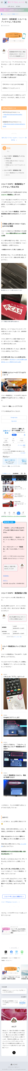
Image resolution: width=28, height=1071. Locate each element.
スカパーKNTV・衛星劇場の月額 (12, 170)
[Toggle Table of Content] (8, 151)
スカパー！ (9, 960)
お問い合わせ (11, 6)
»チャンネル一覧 (17, 636)
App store (14, 421)
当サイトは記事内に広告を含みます (14, 10)
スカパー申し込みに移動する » (14, 896)
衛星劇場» (6, 576)
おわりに (8, 175)
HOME (15, 1065)
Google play (14, 417)
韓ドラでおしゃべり (15, 2)
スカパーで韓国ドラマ (14, 958)
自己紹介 (18, 6)
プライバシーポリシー (14, 1067)
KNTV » (5, 580)
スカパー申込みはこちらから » (10, 902)
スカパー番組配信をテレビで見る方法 (15, 172)
